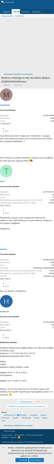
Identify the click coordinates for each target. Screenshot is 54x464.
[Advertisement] (27, 46)
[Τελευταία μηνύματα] (44, 11)
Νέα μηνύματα (7, 16)
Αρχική (6, 11)
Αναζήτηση (19, 16)
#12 (7, 213)
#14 (7, 337)
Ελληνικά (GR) (9, 431)
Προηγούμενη (26, 401)
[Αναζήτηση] (50, 11)
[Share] (6, 128)
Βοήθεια (5, 437)
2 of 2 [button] (37, 401)
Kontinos (6, 85)
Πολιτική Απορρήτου (34, 435)
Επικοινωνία (7, 435)
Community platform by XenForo (22, 442)
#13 (7, 286)
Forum (17, 11)
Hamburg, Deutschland (43, 267)
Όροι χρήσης (19, 435)
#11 (7, 131)
